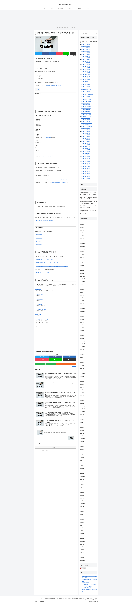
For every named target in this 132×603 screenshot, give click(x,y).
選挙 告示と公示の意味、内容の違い (48, 156)
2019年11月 (82, 441)
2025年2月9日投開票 (85, 173)
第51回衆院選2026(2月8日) (86, 89)
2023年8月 (82, 319)
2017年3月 (82, 527)
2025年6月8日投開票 (85, 146)
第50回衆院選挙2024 (82, 598)
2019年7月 (82, 452)
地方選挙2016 (39, 244)
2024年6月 (82, 292)
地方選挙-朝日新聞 (39, 299)
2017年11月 (82, 506)
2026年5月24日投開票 (85, 66)
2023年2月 (82, 335)
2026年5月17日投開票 (85, 67)
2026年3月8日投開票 (85, 81)
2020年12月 (82, 406)
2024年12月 (82, 276)
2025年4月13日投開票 (85, 158)
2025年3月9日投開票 (85, 166)
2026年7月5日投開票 (85, 56)
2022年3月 (82, 365)
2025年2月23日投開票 (85, 169)
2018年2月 (82, 498)
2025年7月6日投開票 (85, 139)
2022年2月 (82, 368)
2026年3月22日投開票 (85, 77)
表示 (38, 89)
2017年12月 (82, 503)
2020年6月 (82, 422)
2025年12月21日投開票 (86, 99)
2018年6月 (82, 487)
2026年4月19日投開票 (85, 71)
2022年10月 (82, 346)
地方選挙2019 (39, 234)
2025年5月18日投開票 (85, 151)
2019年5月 (82, 457)
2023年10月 (82, 314)
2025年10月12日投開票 (86, 116)
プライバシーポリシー (88, 599)
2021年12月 (82, 373)
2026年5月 (82, 230)
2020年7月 (82, 419)
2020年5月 (82, 425)
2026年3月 (82, 235)
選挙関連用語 (89, 598)
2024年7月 (82, 289)
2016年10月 (82, 541)
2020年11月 (82, 408)
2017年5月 (82, 522)
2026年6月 (82, 227)
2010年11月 (82, 560)
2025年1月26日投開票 (85, 176)
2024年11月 (82, 278)
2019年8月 (82, 449)
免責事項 (96, 598)
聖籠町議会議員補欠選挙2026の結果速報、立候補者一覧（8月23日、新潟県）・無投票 (88, 212)
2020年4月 (82, 427)
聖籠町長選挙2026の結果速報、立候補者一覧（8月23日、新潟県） (88, 206)
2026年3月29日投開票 (85, 76)
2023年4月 (82, 330)
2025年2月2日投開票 (85, 175)
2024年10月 (82, 281)
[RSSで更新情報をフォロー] (66, 364)
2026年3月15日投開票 (85, 79)
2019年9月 (82, 446)
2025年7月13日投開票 (85, 138)
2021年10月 (82, 379)
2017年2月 (82, 530)
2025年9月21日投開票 (85, 121)
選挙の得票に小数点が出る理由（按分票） (61, 179)
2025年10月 (82, 249)
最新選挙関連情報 (86, 582)
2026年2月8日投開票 (85, 88)
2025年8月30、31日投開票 (86, 126)
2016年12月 (82, 536)
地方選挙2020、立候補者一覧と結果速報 (52, 85)
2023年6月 (82, 324)
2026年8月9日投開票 (85, 47)
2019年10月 (82, 444)
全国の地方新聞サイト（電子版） (42, 319)
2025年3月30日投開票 (85, 161)
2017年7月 (82, 517)
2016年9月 (82, 544)
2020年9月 (82, 414)
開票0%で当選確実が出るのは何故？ (59, 182)
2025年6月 (82, 260)
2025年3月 (82, 268)
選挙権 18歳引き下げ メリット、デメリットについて (47, 262)
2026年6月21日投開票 (85, 59)
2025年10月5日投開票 (85, 118)
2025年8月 (82, 254)
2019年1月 (82, 468)
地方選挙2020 (38, 351)
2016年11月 (82, 538)
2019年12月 (82, 438)
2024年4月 (82, 297)
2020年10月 (82, 411)
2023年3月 (82, 333)
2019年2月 (82, 465)
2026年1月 (82, 241)
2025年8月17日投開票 (85, 129)
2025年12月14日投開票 (86, 101)
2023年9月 (82, 316)
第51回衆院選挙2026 (60, 598)
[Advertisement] (66, 18)
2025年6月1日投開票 (85, 148)
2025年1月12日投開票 (85, 180)
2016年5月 (82, 555)
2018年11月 (82, 473)
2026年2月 (82, 238)
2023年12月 (82, 308)
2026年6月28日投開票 (85, 57)
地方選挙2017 (39, 241)
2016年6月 (82, 552)
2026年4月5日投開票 (85, 74)
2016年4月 (82, 557)
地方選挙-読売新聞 (39, 294)
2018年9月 (82, 479)
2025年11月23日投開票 (86, 106)
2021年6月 (82, 389)
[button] (73, 53)
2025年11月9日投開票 (85, 109)
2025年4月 (82, 265)
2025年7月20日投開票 (85, 136)
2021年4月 (82, 395)
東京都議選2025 (75, 598)
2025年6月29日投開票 (85, 141)
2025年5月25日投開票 (85, 149)
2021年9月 (82, 381)
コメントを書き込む (56, 447)
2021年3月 (82, 398)
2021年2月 (82, 400)
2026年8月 (82, 222)
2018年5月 (82, 490)
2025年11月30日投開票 (86, 104)
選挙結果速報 (38, 314)
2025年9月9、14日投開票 (86, 123)
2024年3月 (82, 300)
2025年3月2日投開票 (85, 168)
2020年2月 (82, 433)
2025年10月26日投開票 (86, 113)
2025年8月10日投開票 (85, 131)
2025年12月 (82, 243)
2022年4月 (82, 362)
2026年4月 (82, 232)
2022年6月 (82, 357)
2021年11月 (82, 376)
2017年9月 (82, 511)
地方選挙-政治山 (38, 304)
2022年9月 (82, 349)
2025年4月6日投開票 (85, 159)
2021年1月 (82, 403)
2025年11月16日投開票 (86, 108)
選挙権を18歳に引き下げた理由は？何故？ (45, 259)
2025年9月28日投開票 (85, 119)
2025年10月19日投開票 (86, 114)
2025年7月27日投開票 (85, 134)
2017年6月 (82, 519)
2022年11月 (82, 343)
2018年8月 (82, 481)
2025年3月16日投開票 (85, 164)
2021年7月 (82, 387)
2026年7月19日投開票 (85, 52)
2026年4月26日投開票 (85, 69)
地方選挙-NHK (38, 289)
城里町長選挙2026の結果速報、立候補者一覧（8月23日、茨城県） (88, 198)
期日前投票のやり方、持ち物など (43, 272)
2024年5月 (82, 295)
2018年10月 (82, 476)
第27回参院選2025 (68, 598)
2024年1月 (82, 305)
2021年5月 (82, 392)
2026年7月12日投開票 (85, 54)
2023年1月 (82, 338)
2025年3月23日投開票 (85, 163)
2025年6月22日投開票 (85, 143)
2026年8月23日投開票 (85, 44)
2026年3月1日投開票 (85, 82)
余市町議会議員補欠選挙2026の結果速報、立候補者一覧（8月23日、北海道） (88, 193)
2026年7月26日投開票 (85, 51)
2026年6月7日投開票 (85, 62)
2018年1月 (82, 500)
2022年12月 (82, 341)
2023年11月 (82, 311)
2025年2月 (82, 270)
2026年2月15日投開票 (85, 86)
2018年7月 (82, 484)
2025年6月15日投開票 (85, 144)
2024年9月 (82, 284)
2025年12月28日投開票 (86, 98)
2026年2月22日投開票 (85, 84)
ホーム (43, 598)
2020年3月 (82, 430)
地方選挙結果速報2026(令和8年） (50, 598)
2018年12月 (82, 471)
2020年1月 (82, 435)
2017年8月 (82, 514)
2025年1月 (82, 273)
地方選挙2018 (39, 238)
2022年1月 (82, 370)
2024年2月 (82, 303)
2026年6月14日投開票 (85, 61)
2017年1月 (82, 533)
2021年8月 (82, 384)
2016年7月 (82, 549)
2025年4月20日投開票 (85, 156)
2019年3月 (82, 463)
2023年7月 (82, 322)
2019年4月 (82, 460)
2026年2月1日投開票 (85, 91)
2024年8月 (82, 287)
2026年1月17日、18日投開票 (87, 94)
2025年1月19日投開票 (85, 178)
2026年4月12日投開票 (85, 72)
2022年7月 (82, 354)
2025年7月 (82, 257)
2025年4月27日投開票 (85, 154)
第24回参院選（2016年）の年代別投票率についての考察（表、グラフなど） (52, 266)
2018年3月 (82, 495)
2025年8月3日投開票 (85, 133)
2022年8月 (82, 352)
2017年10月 (82, 508)
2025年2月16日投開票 (85, 171)
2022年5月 (82, 360)
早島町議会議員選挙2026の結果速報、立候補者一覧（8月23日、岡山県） (88, 202)
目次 (92, 598)
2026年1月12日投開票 (85, 96)
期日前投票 (48, 137)
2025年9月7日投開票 (85, 124)
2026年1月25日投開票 (85, 93)
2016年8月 (82, 546)
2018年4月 (82, 492)
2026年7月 (82, 224)
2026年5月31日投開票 (85, 64)
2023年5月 (82, 327)
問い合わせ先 (95, 599)
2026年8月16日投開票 (85, 46)
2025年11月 (82, 246)
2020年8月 (82, 416)
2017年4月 (82, 525)
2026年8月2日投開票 (85, 49)
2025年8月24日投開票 (85, 128)
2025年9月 (82, 251)
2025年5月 (82, 262)
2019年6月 (82, 454)
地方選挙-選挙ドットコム (40, 309)
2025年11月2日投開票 (85, 111)
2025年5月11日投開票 (85, 153)
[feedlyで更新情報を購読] (45, 364)
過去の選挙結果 (87, 587)
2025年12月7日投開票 (85, 103)
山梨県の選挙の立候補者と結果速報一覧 (47, 351)
